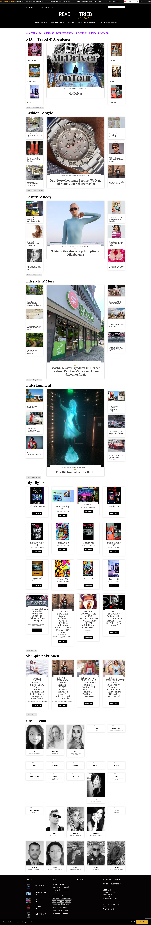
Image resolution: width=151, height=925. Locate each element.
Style (54, 901)
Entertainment (90, 22)
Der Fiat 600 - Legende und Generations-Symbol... (34, 430)
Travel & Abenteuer (108, 22)
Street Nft (88, 578)
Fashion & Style (41, 22)
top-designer (56, 913)
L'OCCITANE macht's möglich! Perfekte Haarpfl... (116, 219)
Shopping (41, 509)
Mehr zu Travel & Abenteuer (35, 107)
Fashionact (65, 895)
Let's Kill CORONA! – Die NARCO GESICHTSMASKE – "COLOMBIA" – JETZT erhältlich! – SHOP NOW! (89, 619)
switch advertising (112, 884)
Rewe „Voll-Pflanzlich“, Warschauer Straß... (33, 219)
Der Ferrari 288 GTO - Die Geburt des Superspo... (116, 457)
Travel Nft (114, 579)
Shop (66, 910)
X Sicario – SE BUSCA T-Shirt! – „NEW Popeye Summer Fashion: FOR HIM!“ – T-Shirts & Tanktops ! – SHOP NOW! (88, 687)
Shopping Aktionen (41, 701)
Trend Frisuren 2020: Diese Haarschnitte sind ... (116, 243)
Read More (37, 513)
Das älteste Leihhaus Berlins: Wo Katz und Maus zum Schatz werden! (75, 182)
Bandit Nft (114, 506)
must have (66, 904)
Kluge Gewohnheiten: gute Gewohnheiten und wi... (34, 327)
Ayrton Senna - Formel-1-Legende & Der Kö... (34, 454)
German (129, 1)
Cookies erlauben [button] (142, 922)
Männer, (69, 636)
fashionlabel (56, 898)
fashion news (56, 887)
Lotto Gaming (31, 60)
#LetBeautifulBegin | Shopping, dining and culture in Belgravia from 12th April (38, 614)
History (111, 81)
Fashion (55, 884)
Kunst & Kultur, (31, 624)
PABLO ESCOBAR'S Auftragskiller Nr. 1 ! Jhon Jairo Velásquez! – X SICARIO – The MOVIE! (114, 618)
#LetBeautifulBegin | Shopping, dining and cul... (116, 348)
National (62, 884)
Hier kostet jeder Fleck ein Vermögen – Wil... (34, 135)
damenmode (56, 895)
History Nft (88, 542)
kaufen (54, 907)
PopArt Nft (62, 579)
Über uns (107, 890)
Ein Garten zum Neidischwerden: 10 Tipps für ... (33, 351)
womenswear (65, 893)
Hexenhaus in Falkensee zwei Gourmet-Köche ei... (34, 303)
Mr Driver (75, 88)
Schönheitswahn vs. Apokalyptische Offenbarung (75, 252)
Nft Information (37, 506)
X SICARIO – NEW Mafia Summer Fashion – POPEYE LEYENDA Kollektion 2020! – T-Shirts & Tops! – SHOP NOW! (63, 688)
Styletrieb (60, 901)
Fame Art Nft (62, 542)
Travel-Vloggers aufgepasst (32, 407)
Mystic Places (31, 81)
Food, (38, 624)
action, (114, 628)
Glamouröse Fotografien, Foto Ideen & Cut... (33, 243)
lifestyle (68, 901)
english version (110, 899)
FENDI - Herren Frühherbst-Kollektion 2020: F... (116, 159)
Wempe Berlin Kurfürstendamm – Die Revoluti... (33, 183)
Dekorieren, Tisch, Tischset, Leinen (115, 302)
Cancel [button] (133, 922)
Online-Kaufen (63, 907)
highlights (65, 913)
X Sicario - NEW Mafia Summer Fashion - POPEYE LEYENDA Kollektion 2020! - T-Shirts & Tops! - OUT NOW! (63, 622)
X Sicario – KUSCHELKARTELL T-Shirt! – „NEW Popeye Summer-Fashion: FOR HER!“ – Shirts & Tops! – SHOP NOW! (116, 687)
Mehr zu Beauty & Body (34, 274)
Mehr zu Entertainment (33, 477)
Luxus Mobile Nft (114, 543)
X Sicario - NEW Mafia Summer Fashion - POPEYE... (116, 183)
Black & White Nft (37, 543)
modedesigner (57, 904)
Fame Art (112, 60)
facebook (107, 897)
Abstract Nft (88, 504)
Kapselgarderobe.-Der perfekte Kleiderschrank (115, 135)
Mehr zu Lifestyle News (33, 380)
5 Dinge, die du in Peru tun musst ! (116, 325)
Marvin (74, 175)
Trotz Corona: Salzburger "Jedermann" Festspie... (113, 408)
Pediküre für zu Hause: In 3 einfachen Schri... (116, 267)
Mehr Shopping (31, 714)
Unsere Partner (110, 892)
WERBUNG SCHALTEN (111, 880)
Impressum (108, 894)
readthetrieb (56, 893)
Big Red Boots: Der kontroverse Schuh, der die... (33, 159)
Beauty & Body (56, 22)
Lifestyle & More (73, 22)
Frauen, (64, 636)
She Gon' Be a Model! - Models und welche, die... (34, 267)
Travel (29, 102)
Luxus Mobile (113, 102)
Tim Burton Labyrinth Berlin (75, 472)
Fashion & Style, (57, 636)
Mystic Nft (37, 578)
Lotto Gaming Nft (63, 507)
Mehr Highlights (31, 650)
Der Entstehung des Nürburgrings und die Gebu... (116, 433)
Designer (65, 887)
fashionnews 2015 (57, 910)
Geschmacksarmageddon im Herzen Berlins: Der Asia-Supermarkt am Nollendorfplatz (75, 371)
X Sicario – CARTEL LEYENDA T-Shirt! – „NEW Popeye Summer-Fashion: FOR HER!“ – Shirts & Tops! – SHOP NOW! (37, 688)
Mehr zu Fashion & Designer (35, 190)
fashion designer (66, 898)
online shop (63, 890)
